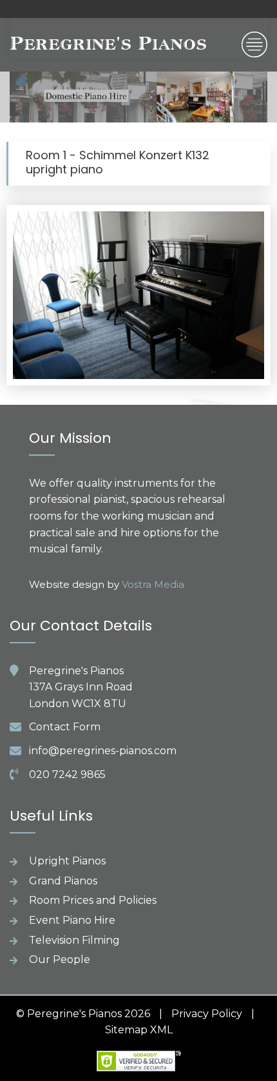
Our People (59, 959)
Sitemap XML (139, 1030)
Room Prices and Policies (93, 900)
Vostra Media (153, 584)
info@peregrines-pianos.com (103, 751)
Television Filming (74, 940)
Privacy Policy (206, 1014)
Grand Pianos (63, 881)
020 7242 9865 (67, 774)
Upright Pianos (67, 861)
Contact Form (64, 727)
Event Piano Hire (72, 920)
